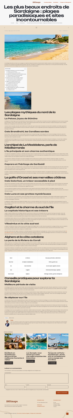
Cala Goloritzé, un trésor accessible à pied (15, 78)
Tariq (11, 30)
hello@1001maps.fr (41, 406)
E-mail (27, 384)
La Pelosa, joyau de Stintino (12, 71)
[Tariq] (7, 326)
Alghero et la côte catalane (11, 85)
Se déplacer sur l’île (11, 89)
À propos (6, 317)
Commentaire (8, 372)
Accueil (12, 23)
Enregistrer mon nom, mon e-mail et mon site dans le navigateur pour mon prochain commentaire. (27, 389)
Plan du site (19, 413)
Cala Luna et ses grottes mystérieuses (14, 80)
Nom (6, 384)
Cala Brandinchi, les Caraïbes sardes (14, 72)
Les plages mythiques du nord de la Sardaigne (15, 70)
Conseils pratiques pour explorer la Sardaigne (15, 87)
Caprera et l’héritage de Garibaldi (14, 76)
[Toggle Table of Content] (25, 69)
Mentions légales (25, 413)
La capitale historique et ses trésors (14, 82)
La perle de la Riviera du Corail (13, 86)
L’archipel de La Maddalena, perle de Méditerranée (16, 74)
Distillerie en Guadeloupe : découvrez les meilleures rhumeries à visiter (14, 356)
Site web (49, 384)
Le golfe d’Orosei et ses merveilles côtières (14, 77)
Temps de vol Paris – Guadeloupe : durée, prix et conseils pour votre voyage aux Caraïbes (56, 356)
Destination (22, 23)
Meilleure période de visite (12, 88)
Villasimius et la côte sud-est (13, 83)
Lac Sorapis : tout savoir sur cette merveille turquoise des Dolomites (36, 355)
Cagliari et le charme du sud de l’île (13, 81)
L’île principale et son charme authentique (15, 75)
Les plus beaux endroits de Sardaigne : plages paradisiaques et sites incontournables (44, 23)
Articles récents (11, 317)
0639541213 (39, 405)
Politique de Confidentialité (35, 413)
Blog (17, 23)
